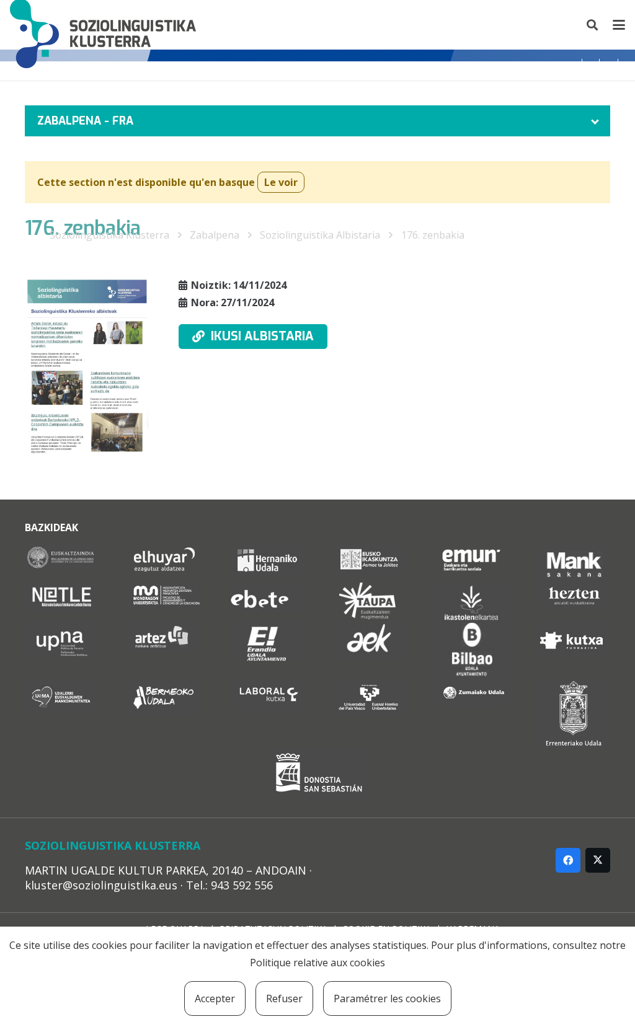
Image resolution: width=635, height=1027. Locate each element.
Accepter (215, 998)
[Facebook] (568, 860)
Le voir (281, 182)
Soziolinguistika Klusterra (109, 235)
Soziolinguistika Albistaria (320, 235)
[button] (592, 24)
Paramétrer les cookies (387, 998)
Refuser (284, 998)
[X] (597, 860)
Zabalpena (214, 235)
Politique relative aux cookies (317, 962)
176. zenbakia (432, 235)
